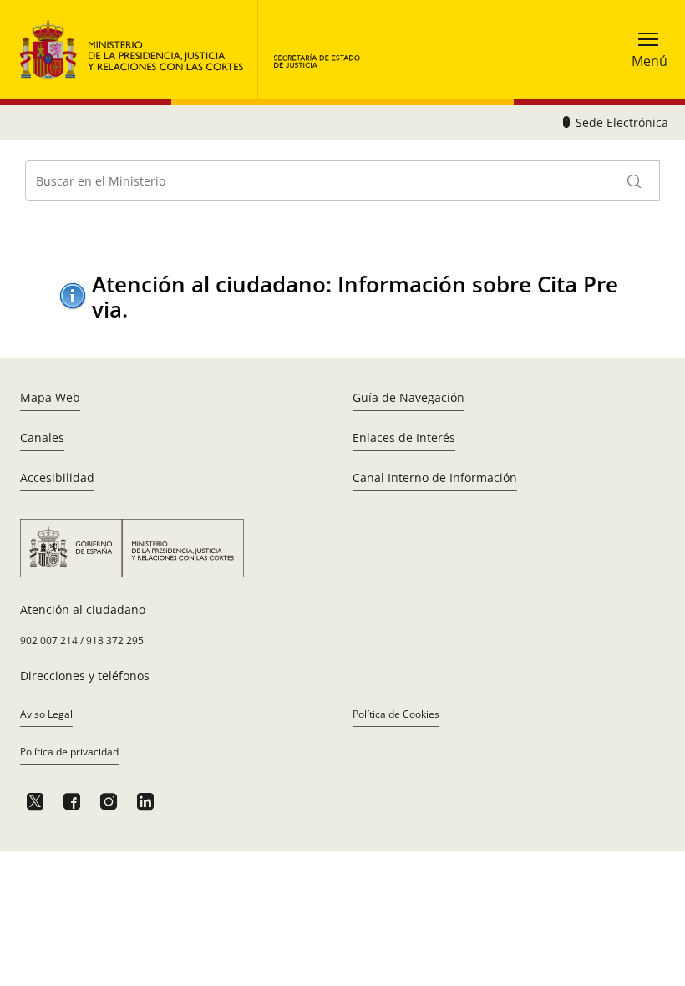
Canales (42, 437)
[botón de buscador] (635, 180)
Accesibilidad (57, 477)
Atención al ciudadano (82, 610)
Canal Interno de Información (435, 477)
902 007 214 (49, 640)
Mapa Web (50, 397)
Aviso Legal (46, 714)
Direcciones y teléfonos (85, 676)
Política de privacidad (69, 752)
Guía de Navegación (408, 397)
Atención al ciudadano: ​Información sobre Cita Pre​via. (355, 296)
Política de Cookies (396, 714)
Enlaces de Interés (404, 437)
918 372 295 (115, 640)
